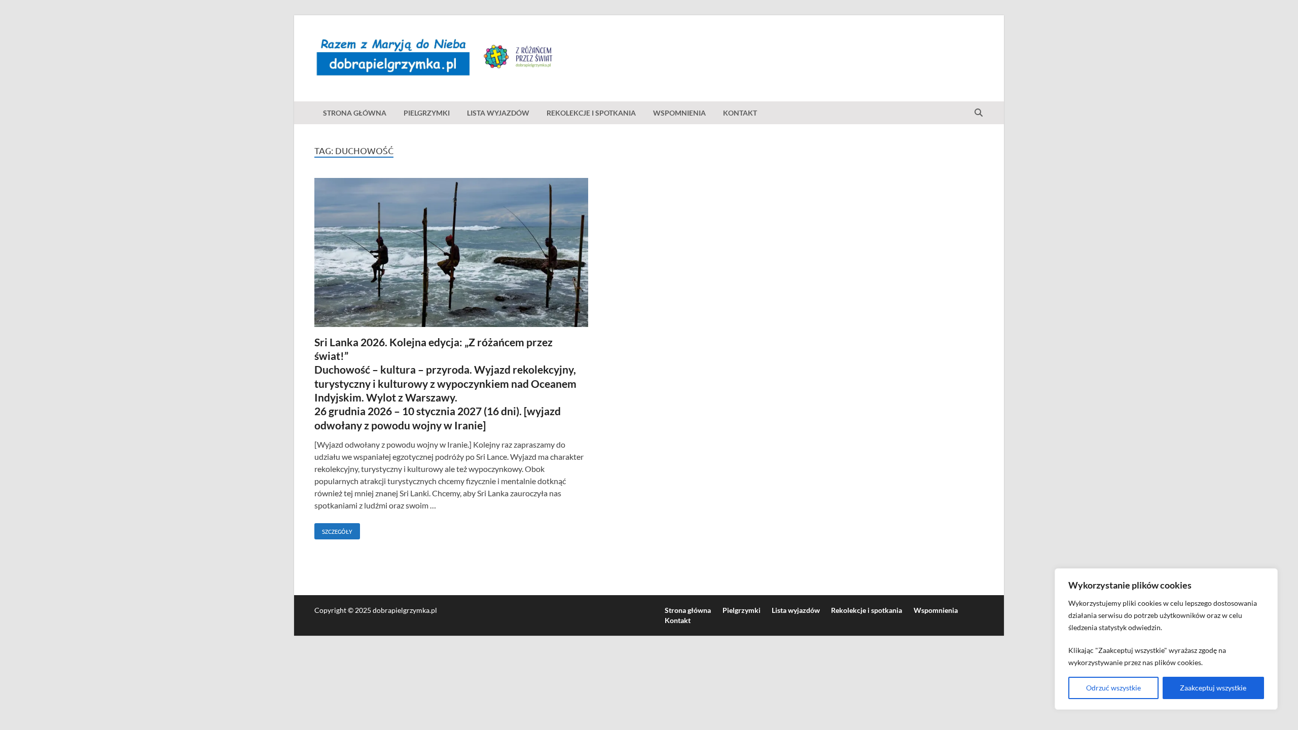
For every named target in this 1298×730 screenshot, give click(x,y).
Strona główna (354, 112)
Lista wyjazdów (498, 112)
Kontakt (740, 112)
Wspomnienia (679, 112)
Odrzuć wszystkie (1113, 687)
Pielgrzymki (427, 112)
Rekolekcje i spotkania (591, 112)
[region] (1166, 639)
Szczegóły (333, 529)
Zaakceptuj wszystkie (1213, 687)
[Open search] (978, 113)
